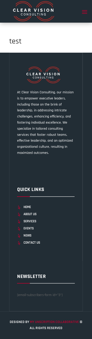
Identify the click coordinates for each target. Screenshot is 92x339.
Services (30, 221)
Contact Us (32, 243)
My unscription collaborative (55, 322)
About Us (30, 214)
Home (27, 207)
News (27, 235)
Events (29, 228)
